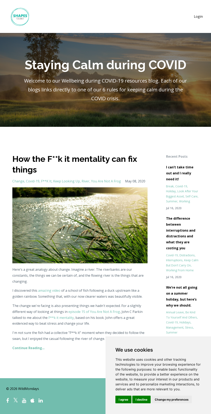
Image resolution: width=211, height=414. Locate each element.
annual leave (175, 312)
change (18, 181)
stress (189, 327)
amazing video (49, 290)
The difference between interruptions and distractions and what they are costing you (180, 233)
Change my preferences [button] (172, 399)
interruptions (174, 260)
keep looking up (66, 181)
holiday (171, 191)
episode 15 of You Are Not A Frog (94, 311)
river (85, 181)
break (170, 186)
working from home (180, 270)
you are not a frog (106, 181)
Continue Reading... (28, 348)
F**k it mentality (61, 317)
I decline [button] (141, 399)
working (184, 201)
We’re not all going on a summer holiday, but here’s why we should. (181, 296)
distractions (187, 255)
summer (171, 201)
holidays (185, 322)
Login (198, 16)
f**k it (46, 181)
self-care (191, 196)
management (174, 327)
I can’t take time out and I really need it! (179, 173)
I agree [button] (123, 399)
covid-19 (32, 181)
